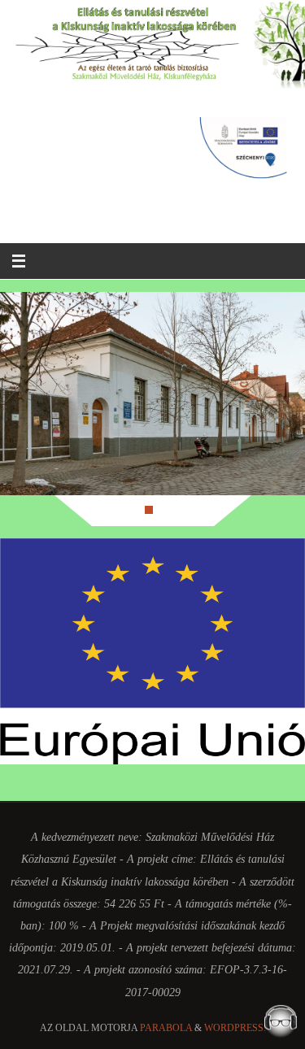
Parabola (166, 1028)
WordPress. (235, 1028)
